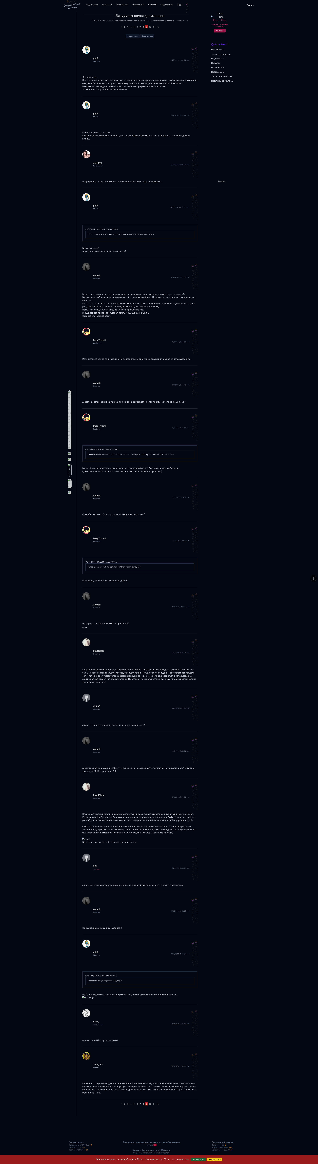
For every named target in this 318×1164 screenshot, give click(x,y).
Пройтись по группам (222, 81)
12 (158, 27)
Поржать (215, 63)
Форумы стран (166, 4)
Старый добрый (71, 6)
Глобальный (107, 4)
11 (154, 27)
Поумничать (217, 58)
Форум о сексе (92, 4)
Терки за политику (220, 54)
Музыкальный (138, 4)
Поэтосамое (217, 72)
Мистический (122, 4)
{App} (179, 4)
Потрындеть (217, 49)
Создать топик (132, 36)
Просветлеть (217, 67)
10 (150, 27)
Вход (215, 20)
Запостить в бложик (221, 76)
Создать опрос (147, 36)
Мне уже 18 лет (198, 1159)
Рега (223, 20)
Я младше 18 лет (215, 1159)
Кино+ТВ (152, 4)
